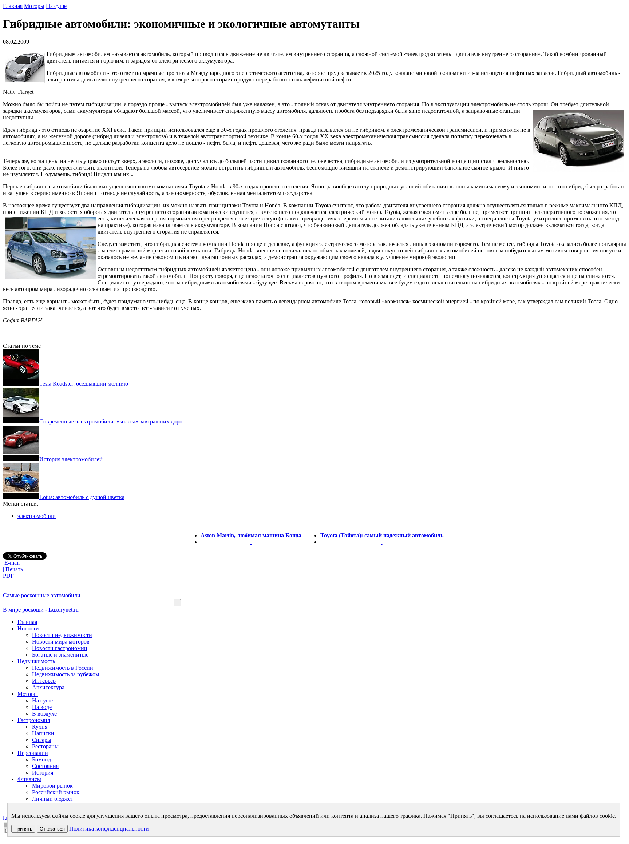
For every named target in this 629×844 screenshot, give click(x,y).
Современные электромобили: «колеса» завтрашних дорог (112, 421)
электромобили (36, 516)
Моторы (34, 6)
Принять (23, 829)
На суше (56, 6)
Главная (13, 6)
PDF (9, 576)
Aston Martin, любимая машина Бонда (251, 535)
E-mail (11, 563)
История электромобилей (71, 459)
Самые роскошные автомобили (41, 595)
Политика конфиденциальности (109, 828)
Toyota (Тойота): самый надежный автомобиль (381, 535)
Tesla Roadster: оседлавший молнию (83, 384)
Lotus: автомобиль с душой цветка (81, 497)
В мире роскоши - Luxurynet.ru (41, 609)
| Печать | (14, 569)
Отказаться (52, 829)
